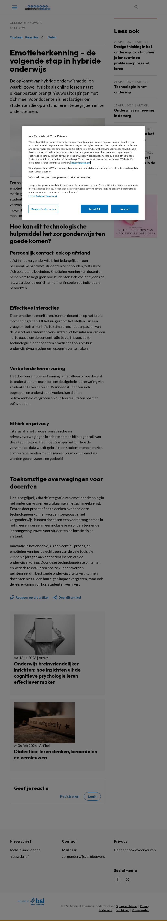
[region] (83, 173)
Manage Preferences (43, 209)
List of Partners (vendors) (43, 196)
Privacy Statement (80, 162)
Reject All (94, 209)
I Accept (125, 209)
